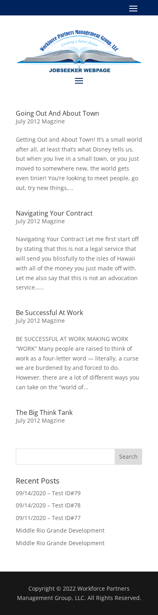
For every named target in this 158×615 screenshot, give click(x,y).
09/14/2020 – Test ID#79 (48, 493)
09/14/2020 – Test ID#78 (48, 505)
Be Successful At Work (49, 312)
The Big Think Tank (44, 412)
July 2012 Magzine (40, 121)
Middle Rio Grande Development (60, 530)
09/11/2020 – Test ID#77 (48, 518)
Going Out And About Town (57, 113)
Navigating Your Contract (54, 213)
